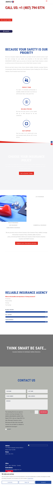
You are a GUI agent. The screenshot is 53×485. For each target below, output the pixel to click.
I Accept (9, 429)
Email (9, 471)
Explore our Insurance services (26, 243)
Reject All (27, 482)
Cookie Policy (30, 478)
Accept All (43, 482)
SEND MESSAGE (43, 412)
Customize (10, 482)
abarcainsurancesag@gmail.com (13, 469)
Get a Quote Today (26, 173)
